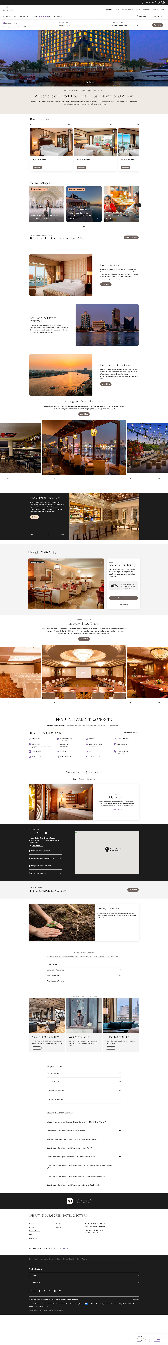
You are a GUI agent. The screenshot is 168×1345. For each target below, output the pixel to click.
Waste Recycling (53, 975)
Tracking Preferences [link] (34, 1303)
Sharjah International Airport (41, 866)
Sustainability (36, 738)
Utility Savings (52, 964)
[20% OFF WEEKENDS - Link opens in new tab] (46, 204)
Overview (109, 9)
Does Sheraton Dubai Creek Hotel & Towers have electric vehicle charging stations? (76, 1176)
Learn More (106, 284)
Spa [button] (90, 751)
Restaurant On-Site (66, 738)
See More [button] (103, 104)
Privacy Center (79, 1303)
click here (157, 1341)
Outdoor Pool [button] (64, 744)
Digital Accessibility (107, 1303)
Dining (138, 9)
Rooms (117, 9)
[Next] (139, 205)
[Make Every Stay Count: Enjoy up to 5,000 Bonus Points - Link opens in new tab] (84, 204)
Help (47, 1306)
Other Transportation (38, 873)
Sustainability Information (56, 1099)
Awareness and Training (55, 981)
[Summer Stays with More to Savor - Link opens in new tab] (121, 204)
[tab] (55, 726)
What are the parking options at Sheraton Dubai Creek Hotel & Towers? (72, 1139)
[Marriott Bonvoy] (161, 2)
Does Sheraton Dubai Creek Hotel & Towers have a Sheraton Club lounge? (73, 1185)
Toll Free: (94, 1230)
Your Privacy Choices (94, 1304)
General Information (54, 1082)
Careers (44, 1303)
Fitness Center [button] (121, 751)
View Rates (37, 167)
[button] (149, 2)
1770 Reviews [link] (57, 16)
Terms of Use (51, 1303)
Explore (34, 517)
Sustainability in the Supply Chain (124, 1303)
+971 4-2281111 (156, 16)
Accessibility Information (55, 1090)
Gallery (163, 9)
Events (155, 9)
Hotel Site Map (39, 1306)
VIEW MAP (142, 16)
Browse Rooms (123, 598)
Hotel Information (53, 1073)
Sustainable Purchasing (55, 970)
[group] (84, 516)
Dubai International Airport (40, 851)
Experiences (146, 9)
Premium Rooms (127, 9)
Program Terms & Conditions (65, 1303)
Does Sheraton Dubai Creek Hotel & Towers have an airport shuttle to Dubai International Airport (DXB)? (80, 1166)
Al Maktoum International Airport (42, 858)
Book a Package (131, 237)
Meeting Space (36, 751)
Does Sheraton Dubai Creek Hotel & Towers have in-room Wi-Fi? (69, 1148)
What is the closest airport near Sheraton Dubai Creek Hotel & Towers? (71, 1157)
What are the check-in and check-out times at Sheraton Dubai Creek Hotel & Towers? (76, 1122)
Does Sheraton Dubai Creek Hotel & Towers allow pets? (66, 1131)
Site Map (31, 1306)
